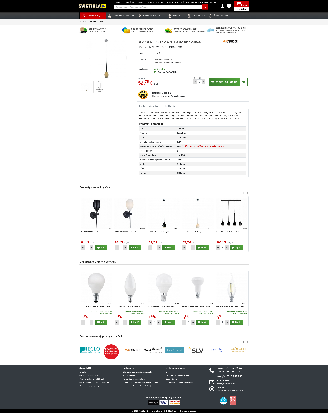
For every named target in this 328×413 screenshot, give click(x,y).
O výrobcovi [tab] (154, 106)
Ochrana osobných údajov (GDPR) (137, 386)
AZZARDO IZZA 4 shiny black (227, 232)
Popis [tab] (142, 106)
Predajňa (117, 2)
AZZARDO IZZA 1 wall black (92, 232)
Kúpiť (102, 248)
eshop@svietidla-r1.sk (226, 384)
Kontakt (140, 2)
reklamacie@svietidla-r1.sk (200, 2)
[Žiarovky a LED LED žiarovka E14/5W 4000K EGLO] (130, 288)
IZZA (156, 53)
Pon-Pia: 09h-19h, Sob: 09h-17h (230, 391)
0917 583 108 (174, 2)
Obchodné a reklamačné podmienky (137, 372)
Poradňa (126, 2)
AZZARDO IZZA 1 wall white (126, 232)
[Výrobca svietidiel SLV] (195, 350)
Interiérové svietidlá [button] (121, 16)
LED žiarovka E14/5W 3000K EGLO (162, 306)
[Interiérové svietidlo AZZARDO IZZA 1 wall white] (130, 214)
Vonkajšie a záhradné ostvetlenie (179, 382)
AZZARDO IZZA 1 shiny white (194, 232)
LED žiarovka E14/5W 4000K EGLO (128, 306)
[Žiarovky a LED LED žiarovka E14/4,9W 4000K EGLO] (96, 288)
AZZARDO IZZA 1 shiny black (160, 232)
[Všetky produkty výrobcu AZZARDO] (230, 41)
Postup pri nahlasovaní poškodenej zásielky (140, 382)
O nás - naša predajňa (88, 375)
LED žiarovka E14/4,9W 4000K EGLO (95, 306)
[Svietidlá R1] (92, 6)
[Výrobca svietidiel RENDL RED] (111, 352)
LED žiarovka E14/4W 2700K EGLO (230, 306)
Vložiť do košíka (226, 81)
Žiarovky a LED (220, 16)
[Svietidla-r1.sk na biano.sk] (233, 401)
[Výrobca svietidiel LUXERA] (238, 350)
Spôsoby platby (129, 375)
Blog (133, 2)
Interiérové (163, 60)
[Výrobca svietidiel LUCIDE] (174, 350)
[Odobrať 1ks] (195, 81)
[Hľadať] (205, 7)
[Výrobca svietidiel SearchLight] (216, 350)
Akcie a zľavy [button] (94, 16)
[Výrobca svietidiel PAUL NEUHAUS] (153, 350)
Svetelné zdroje (172, 379)
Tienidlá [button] (176, 16)
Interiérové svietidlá (96, 22)
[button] (243, 193)
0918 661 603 (154, 2)
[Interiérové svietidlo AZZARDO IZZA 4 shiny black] (231, 214)
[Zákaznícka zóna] (222, 6)
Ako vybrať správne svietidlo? (178, 375)
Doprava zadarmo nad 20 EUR (91, 379)
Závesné (177, 63)
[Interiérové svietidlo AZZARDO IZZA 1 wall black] (96, 214)
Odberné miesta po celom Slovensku (94, 382)
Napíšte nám (158, 96)
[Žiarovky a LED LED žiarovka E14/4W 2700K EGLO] (231, 288)
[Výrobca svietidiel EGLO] (90, 350)
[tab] (142, 106)
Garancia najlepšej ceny (89, 386)
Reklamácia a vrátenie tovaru (134, 379)
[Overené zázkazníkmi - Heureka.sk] (224, 401)
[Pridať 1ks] (203, 81)
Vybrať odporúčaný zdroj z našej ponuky (205, 146)
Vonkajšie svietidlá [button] (152, 16)
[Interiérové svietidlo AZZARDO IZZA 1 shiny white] (198, 214)
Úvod (81, 22)
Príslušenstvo (198, 16)
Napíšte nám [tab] (170, 106)
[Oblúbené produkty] (229, 6)
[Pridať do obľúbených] (244, 82)
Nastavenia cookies (188, 411)
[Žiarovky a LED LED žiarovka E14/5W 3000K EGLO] (164, 288)
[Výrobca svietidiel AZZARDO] (132, 350)
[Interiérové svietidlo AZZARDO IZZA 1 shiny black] (164, 214)
